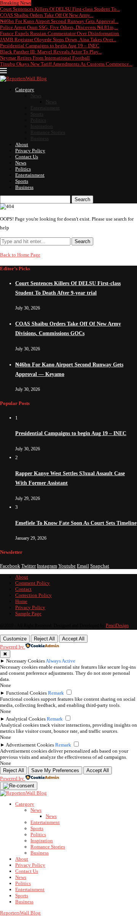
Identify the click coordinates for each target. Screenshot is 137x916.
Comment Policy (32, 583)
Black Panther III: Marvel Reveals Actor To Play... (51, 52)
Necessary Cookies (25, 661)
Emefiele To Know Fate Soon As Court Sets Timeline (76, 523)
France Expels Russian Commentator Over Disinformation (59, 33)
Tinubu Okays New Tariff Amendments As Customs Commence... (66, 64)
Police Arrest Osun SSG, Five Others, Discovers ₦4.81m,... (59, 27)
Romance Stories (47, 132)
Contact (23, 589)
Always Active (60, 661)
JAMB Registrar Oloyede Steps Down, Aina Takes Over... (58, 39)
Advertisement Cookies (30, 745)
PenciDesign (117, 625)
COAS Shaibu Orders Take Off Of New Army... (46, 15)
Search (82, 199)
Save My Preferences (55, 770)
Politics (38, 120)
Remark (56, 693)
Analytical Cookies (26, 719)
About (21, 144)
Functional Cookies (26, 693)
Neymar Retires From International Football (45, 58)
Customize (15, 639)
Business (39, 138)
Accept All (73, 639)
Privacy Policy (30, 150)
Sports (36, 114)
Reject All (44, 639)
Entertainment (45, 108)
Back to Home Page (20, 255)
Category (24, 89)
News (35, 95)
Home (21, 601)
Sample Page (28, 613)
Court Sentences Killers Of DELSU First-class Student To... (60, 9)
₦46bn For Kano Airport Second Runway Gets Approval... (59, 21)
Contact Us (26, 157)
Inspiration (41, 126)
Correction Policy (33, 595)
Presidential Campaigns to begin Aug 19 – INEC (49, 45)
